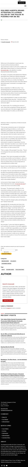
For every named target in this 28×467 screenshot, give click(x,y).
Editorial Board (5, 421)
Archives (4, 431)
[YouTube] (6, 465)
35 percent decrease (20, 183)
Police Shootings (20, 269)
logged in (9, 308)
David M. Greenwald (6, 42)
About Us (4, 417)
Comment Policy (6, 437)
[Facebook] (2, 465)
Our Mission (5, 419)
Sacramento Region (6, 263)
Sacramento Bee (5, 70)
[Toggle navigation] (25, 6)
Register (21, 2)
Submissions (5, 433)
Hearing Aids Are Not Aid (7, 346)
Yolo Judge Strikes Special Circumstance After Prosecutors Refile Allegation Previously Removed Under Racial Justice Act (13, 321)
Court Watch (5, 428)
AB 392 (3, 269)
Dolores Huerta (10, 269)
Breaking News (5, 261)
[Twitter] (4, 465)
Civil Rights (13, 261)
